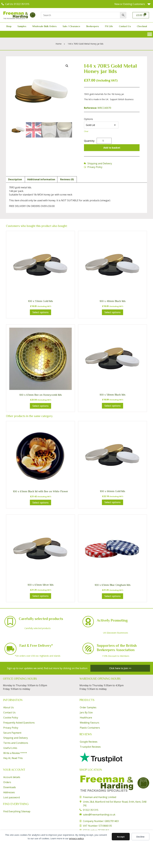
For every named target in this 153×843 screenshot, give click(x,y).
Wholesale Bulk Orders (44, 26)
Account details (11, 777)
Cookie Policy (10, 717)
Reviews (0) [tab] (67, 179)
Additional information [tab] (41, 179)
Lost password (11, 797)
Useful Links (10, 748)
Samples (21, 26)
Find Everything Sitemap (16, 811)
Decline (140, 836)
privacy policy (76, 838)
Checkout (142, 26)
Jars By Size (86, 712)
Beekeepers (92, 26)
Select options (40, 312)
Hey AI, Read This (13, 758)
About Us (8, 707)
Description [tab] (15, 179)
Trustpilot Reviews (90, 746)
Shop (9, 26)
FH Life (109, 26)
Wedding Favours (89, 722)
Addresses (9, 792)
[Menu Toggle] (149, 34)
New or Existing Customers (129, 4)
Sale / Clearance (71, 26)
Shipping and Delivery (15, 737)
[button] (67, 66)
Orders (7, 782)
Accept (121, 836)
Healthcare (86, 717)
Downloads (9, 787)
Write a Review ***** (15, 753)
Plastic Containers (90, 727)
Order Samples (88, 707)
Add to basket (111, 147)
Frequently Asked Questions (19, 722)
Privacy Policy (10, 727)
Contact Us (125, 26)
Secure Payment (12, 732)
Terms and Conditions (15, 743)
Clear (86, 131)
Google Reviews (88, 741)
